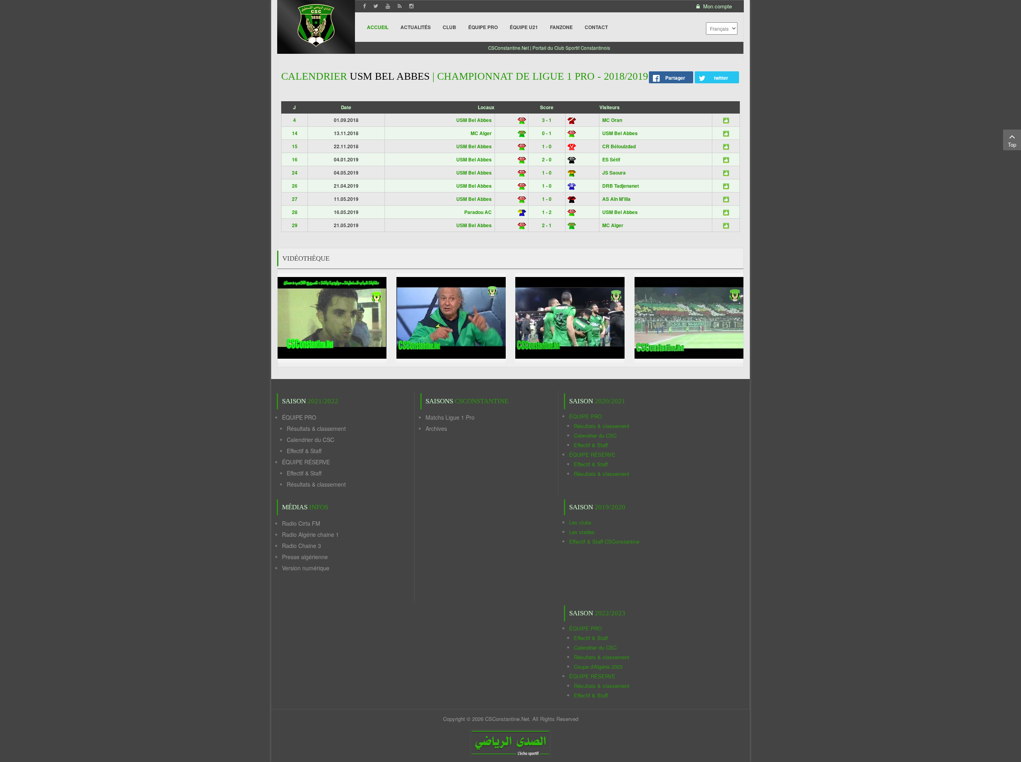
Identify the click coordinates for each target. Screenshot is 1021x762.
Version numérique (305, 568)
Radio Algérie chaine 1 (310, 534)
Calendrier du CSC (310, 440)
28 (295, 212)
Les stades (582, 532)
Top (1012, 144)
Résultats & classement (316, 428)
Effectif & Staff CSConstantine (604, 541)
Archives (436, 428)
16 (295, 159)
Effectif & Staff (304, 451)
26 (295, 185)
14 (295, 133)
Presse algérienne (305, 557)
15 (295, 146)
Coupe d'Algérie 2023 (598, 666)
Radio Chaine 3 (301, 546)
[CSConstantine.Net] (316, 24)
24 (295, 172)
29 (295, 225)
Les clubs (580, 522)
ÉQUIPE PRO (299, 417)
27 (295, 198)
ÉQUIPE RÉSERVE (306, 462)
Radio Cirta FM (301, 523)
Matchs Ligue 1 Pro (450, 417)
